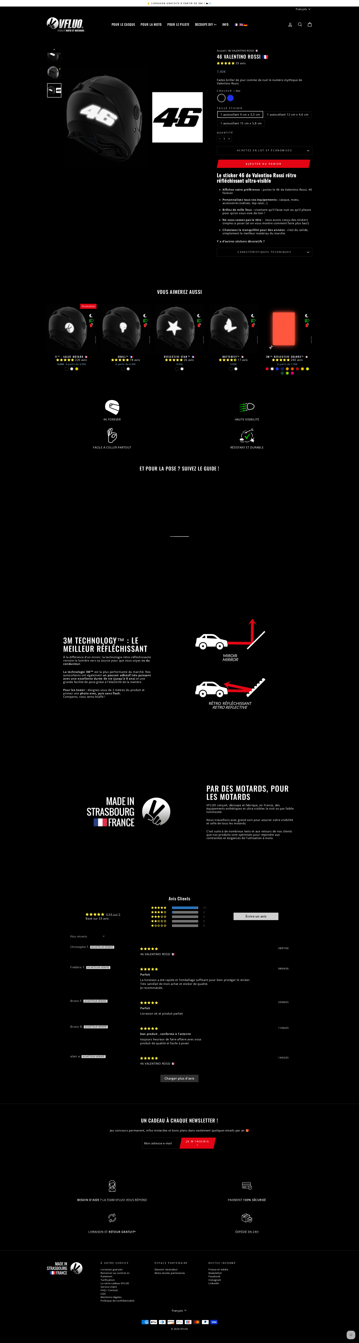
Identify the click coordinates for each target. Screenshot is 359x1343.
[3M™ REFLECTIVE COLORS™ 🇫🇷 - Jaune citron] (302, 369)
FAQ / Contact (109, 1290)
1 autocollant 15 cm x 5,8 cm (241, 123)
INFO (225, 24)
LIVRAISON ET (112, 1232)
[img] (149, 949)
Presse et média (218, 1269)
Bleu (230, 98)
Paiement (106, 1276)
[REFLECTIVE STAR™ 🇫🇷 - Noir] (177, 369)
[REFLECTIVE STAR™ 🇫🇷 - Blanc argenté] (182, 369)
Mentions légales (111, 1297)
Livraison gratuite (112, 1269)
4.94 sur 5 (113, 914)
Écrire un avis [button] (256, 916)
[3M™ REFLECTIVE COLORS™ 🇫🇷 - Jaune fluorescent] (307, 369)
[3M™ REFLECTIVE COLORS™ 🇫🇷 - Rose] (292, 373)
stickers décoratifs (248, 241)
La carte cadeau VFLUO (115, 1283)
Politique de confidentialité (117, 1300)
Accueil (221, 50)
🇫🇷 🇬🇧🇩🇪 (240, 24)
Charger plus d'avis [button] (179, 1078)
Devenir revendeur (166, 1269)
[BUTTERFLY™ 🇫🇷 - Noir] (231, 369)
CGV (103, 1293)
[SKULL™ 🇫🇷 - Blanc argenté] (128, 369)
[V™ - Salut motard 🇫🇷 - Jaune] (77, 369)
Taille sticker (229, 108)
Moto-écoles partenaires (170, 1273)
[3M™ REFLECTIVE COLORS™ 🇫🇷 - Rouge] (267, 369)
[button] (226, 63)
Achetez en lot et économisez (264, 150)
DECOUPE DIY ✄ (206, 24)
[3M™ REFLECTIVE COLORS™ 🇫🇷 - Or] (287, 369)
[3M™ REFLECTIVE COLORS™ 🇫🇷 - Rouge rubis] (297, 369)
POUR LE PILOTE (178, 24)
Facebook (214, 1276)
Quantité (225, 132)
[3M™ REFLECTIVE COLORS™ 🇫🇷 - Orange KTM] (292, 369)
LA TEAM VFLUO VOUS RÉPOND (112, 1200)
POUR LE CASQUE (123, 24)
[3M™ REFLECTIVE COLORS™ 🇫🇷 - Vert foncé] (282, 373)
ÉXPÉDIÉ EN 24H (247, 1232)
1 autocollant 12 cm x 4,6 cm (287, 114)
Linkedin (213, 1283)
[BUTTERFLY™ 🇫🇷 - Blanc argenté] (236, 369)
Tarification (108, 1280)
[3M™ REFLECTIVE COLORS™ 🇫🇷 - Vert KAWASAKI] (287, 373)
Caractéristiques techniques (264, 252)
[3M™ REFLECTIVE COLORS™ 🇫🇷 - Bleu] (277, 369)
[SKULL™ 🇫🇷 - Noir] (123, 369)
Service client (109, 1286)
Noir (221, 98)
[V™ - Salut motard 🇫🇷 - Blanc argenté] (71, 369)
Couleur (228, 91)
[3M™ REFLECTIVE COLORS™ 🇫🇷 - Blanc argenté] (272, 369)
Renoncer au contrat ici (115, 1273)
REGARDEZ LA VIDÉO (182, 540)
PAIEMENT (247, 1200)
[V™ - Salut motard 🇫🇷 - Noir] (66, 369)
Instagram (214, 1280)
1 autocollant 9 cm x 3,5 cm (240, 114)
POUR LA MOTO (151, 24)
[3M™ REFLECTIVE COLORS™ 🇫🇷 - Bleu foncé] (282, 369)
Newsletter (215, 1273)
